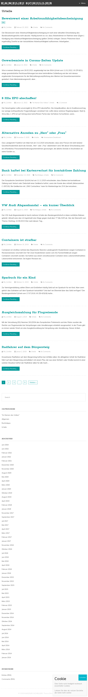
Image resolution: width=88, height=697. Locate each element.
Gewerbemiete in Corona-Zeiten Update (32, 60)
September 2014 (8, 625)
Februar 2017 (7, 537)
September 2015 (8, 585)
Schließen (82, 677)
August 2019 (6, 497)
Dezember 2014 (8, 613)
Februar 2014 (7, 653)
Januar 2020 (6, 489)
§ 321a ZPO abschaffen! (19, 98)
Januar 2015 (6, 609)
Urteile (35, 27)
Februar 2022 (7, 453)
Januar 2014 (6, 657)
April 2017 (5, 529)
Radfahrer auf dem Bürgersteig (26, 347)
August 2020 (6, 473)
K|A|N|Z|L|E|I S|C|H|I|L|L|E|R (26, 3)
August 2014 (6, 629)
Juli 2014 (5, 633)
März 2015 (6, 601)
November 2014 (8, 617)
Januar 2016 (6, 573)
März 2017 (6, 533)
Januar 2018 (6, 509)
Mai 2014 (5, 641)
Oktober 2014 (7, 621)
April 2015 (5, 597)
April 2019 (5, 501)
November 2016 (8, 545)
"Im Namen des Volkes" (40, 103)
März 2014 (6, 649)
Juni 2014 (5, 637)
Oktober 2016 (7, 549)
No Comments (47, 27)
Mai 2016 (5, 561)
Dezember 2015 (8, 577)
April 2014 (5, 645)
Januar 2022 (6, 457)
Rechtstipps (39, 175)
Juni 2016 (5, 557)
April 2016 (5, 565)
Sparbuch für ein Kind (19, 278)
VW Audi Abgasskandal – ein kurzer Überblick (38, 205)
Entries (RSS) (6, 675)
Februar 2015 (7, 605)
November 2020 (8, 469)
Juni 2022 (5, 449)
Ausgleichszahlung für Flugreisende (30, 312)
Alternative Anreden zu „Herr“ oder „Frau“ (34, 133)
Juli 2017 (5, 521)
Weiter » (33, 382)
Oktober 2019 (7, 493)
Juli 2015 (5, 589)
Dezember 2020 (8, 465)
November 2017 (8, 513)
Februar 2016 (7, 569)
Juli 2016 (5, 553)
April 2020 (5, 481)
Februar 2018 (7, 505)
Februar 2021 (7, 461)
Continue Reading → (10, 47)
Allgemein (5, 419)
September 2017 (8, 517)
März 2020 (6, 485)
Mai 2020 (5, 477)
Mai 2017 (5, 525)
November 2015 (8, 581)
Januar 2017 (6, 541)
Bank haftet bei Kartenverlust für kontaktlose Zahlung (44, 171)
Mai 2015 (5, 593)
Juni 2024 (5, 445)
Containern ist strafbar (19, 240)
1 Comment (63, 103)
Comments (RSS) (8, 679)
